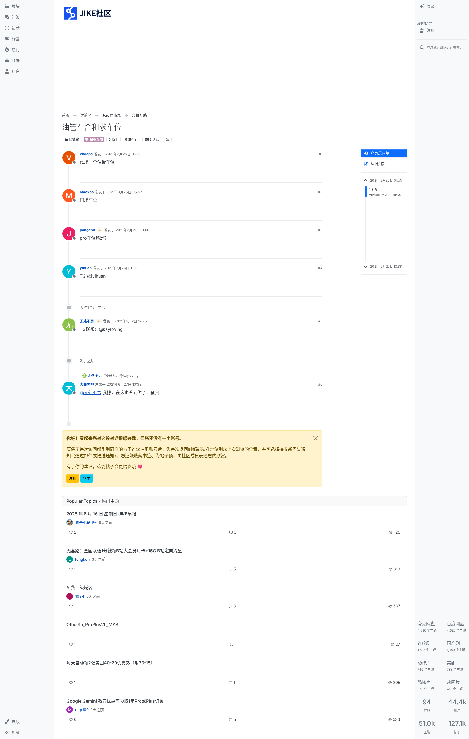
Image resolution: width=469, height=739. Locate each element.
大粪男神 (87, 384)
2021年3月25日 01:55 (123, 154)
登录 (86, 478)
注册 (73, 478)
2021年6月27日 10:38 (124, 384)
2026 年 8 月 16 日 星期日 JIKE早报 (101, 513)
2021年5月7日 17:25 (131, 321)
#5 (320, 321)
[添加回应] (277, 176)
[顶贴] (288, 176)
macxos (87, 192)
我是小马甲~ (86, 522)
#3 (320, 230)
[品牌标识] (88, 13)
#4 (320, 268)
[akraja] (69, 634)
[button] (27, 721)
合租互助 (96, 139)
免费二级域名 (79, 587)
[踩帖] (307, 176)
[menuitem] (442, 6)
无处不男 (87, 321)
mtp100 (82, 710)
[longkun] (69, 672)
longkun (82, 559)
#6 (320, 384)
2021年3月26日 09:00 (133, 230)
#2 (320, 192)
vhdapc (86, 154)
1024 (79, 596)
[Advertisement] (234, 67)
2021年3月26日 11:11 (120, 268)
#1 (320, 154)
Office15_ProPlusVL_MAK (92, 624)
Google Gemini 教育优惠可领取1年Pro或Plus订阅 (115, 701)
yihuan (86, 268)
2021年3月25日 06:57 (124, 192)
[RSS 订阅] (167, 139)
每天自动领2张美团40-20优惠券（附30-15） (110, 662)
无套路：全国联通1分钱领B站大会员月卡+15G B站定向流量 (124, 550)
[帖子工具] (318, 176)
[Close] (315, 438)
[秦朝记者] (69, 522)
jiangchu (87, 230)
